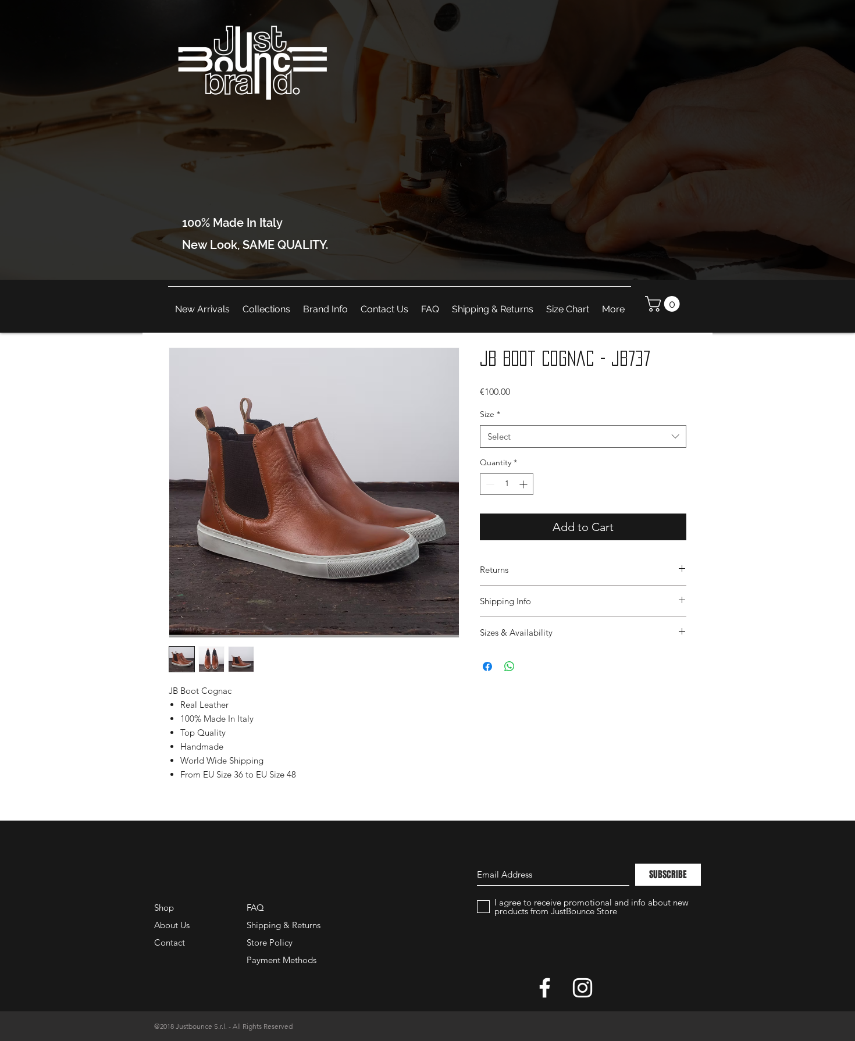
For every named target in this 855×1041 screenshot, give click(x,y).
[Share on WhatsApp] (509, 666)
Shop (164, 907)
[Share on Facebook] (487, 666)
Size (490, 414)
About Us (172, 925)
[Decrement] (489, 484)
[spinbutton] (506, 484)
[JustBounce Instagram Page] (582, 988)
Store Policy (270, 942)
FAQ (255, 907)
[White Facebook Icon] (545, 988)
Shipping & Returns (283, 925)
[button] (664, 304)
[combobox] (583, 436)
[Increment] (524, 484)
